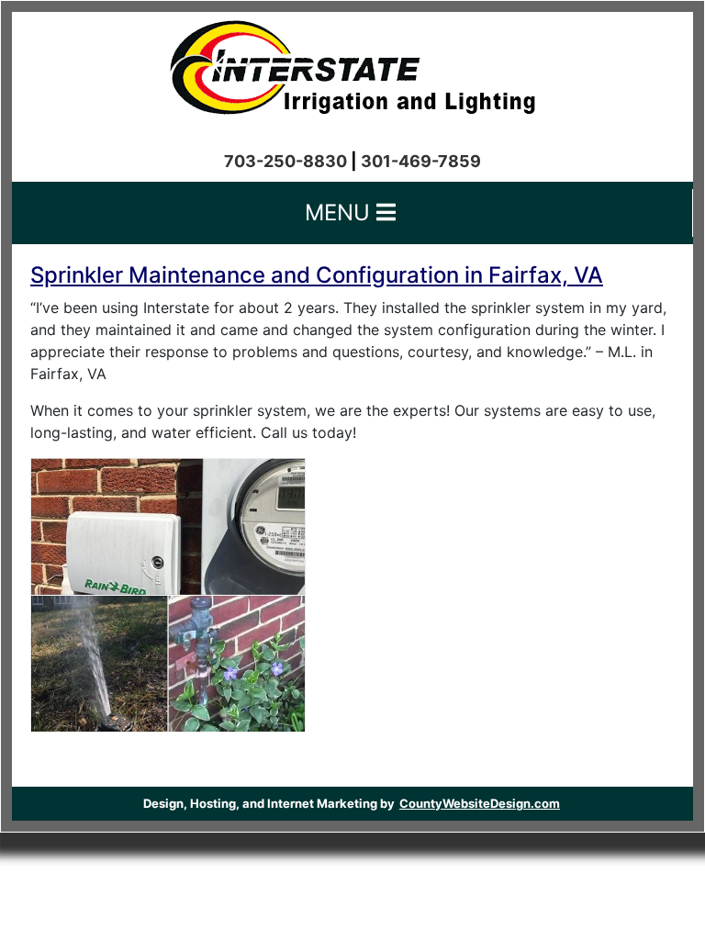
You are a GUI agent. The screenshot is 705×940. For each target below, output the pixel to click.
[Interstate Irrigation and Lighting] (352, 62)
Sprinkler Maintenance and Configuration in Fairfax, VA (316, 275)
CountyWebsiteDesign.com (479, 803)
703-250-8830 (285, 161)
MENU (340, 212)
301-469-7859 (421, 161)
